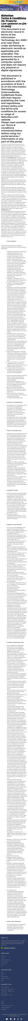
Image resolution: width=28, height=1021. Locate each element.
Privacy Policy (4, 961)
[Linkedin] (10, 1019)
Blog (2, 972)
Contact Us (4, 963)
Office (2, 1001)
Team (2, 974)
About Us (3, 956)
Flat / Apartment (5, 987)
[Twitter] (14, 1019)
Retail (2, 1003)
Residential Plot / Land (6, 994)
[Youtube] (7, 1019)
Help (2, 980)
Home (2, 6)
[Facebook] (18, 1019)
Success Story (4, 976)
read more (4, 945)
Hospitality (3, 1009)
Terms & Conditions (5, 960)
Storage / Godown (5, 1007)
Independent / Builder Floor (7, 991)
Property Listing (5, 978)
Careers (3, 958)
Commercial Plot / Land (6, 1005)
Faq (2, 965)
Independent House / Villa (7, 989)
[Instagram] (21, 1019)
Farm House (4, 993)
